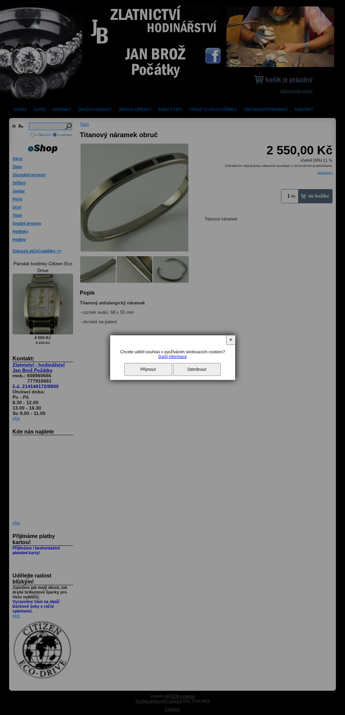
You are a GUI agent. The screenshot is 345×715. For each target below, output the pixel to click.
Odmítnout (196, 369)
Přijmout (148, 369)
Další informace (172, 356)
